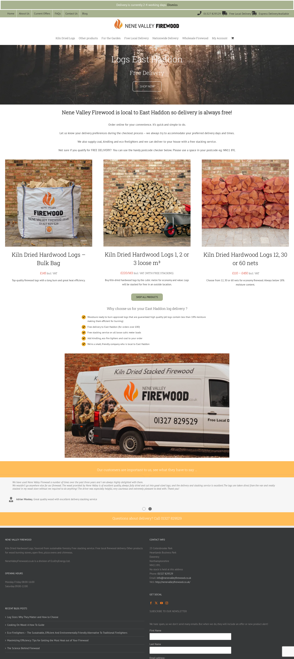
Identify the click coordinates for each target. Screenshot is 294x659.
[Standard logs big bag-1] (48, 160)
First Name (155, 630)
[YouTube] (161, 603)
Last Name (155, 644)
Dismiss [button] (172, 5)
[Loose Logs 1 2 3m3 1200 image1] (147, 160)
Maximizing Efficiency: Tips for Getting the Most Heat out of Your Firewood (47, 640)
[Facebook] (151, 603)
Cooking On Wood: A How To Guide (25, 624)
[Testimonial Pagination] (144, 509)
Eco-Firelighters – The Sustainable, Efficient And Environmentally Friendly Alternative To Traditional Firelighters (67, 632)
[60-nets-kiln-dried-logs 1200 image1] (245, 160)
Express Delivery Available (270, 13)
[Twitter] (156, 603)
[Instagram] (166, 603)
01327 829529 (209, 13)
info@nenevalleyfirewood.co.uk (174, 577)
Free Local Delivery (237, 13)
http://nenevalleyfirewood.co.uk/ (172, 582)
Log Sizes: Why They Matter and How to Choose (32, 617)
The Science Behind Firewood (23, 648)
